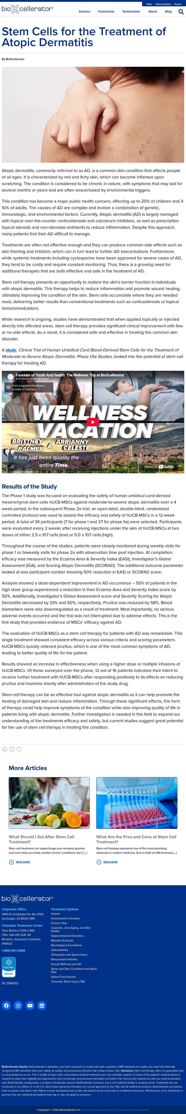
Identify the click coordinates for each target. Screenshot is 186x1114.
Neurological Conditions (66, 945)
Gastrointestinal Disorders (67, 936)
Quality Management (137, 1110)
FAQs (149, 4)
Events (178, 4)
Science (84, 11)
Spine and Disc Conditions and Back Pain (74, 970)
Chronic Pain (59, 923)
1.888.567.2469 (13, 951)
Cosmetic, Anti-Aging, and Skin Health (71, 929)
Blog (168, 11)
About (152, 11)
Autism (55, 914)
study (11, 350)
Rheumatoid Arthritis (64, 959)
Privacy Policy (115, 1110)
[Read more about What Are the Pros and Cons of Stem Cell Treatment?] (136, 803)
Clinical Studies (163, 4)
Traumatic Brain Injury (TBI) (68, 982)
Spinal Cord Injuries (63, 977)
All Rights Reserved (93, 1110)
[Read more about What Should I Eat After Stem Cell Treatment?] (49, 803)
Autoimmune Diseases (65, 918)
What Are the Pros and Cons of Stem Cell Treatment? (136, 839)
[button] (181, 11)
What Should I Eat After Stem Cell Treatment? (41, 839)
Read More (23, 862)
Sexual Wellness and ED (66, 964)
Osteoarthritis (59, 950)
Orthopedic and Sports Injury (69, 955)
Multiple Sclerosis (62, 941)
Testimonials (131, 11)
